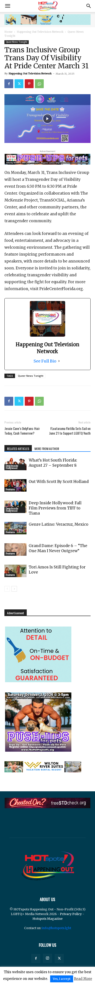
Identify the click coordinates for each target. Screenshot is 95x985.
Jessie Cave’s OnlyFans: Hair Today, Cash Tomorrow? (22, 431)
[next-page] (14, 589)
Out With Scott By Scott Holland (59, 481)
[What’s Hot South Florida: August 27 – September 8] (15, 464)
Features (10, 489)
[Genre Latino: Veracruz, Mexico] (15, 528)
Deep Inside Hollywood (12, 467)
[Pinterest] (29, 83)
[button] (7, 6)
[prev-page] (7, 589)
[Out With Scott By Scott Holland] (15, 485)
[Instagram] (47, 958)
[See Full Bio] (59, 361)
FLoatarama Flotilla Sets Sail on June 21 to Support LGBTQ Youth (70, 431)
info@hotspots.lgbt (56, 928)
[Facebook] (8, 83)
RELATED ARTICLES (18, 448)
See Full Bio (45, 361)
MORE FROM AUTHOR (46, 448)
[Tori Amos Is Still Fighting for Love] (15, 571)
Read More (83, 979)
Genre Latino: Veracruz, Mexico (58, 524)
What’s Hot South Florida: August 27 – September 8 (53, 463)
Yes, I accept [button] (61, 979)
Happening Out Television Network (40, 31)
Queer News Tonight (16, 42)
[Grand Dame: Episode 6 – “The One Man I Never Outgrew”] (15, 549)
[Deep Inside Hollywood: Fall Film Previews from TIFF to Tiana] (15, 507)
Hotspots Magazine (47, 919)
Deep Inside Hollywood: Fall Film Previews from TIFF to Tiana (55, 508)
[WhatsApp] (39, 83)
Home (8, 31)
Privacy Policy (71, 914)
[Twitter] (19, 83)
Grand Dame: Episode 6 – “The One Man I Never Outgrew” (58, 548)
